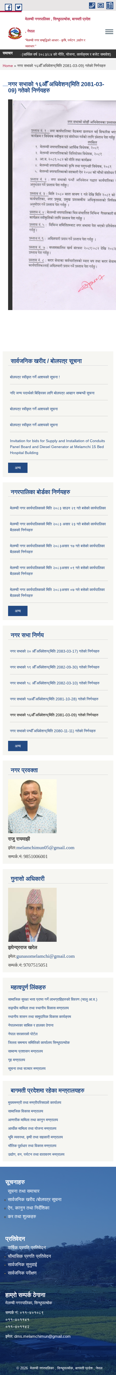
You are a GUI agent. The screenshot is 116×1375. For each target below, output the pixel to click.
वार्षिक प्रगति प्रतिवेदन (27, 1247)
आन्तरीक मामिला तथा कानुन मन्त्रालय (33, 1120)
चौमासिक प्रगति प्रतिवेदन (29, 1256)
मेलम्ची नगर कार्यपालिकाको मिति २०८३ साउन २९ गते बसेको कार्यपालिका (58, 508)
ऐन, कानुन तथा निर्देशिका (28, 1208)
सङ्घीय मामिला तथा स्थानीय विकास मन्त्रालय (38, 1008)
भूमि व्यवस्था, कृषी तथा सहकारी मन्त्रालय (35, 1137)
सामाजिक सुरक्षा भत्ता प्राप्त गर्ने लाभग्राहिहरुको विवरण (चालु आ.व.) (52, 999)
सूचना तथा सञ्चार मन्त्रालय (27, 1068)
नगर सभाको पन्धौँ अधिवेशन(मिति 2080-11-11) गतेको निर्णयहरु (53, 731)
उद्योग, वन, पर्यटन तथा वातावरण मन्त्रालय (36, 1154)
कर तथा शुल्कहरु (22, 1216)
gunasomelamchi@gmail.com (45, 956)
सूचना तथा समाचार (23, 1191)
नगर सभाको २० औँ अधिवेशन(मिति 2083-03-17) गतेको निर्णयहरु (55, 651)
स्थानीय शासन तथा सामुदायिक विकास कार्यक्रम (39, 1016)
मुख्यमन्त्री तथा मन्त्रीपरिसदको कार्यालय (34, 1102)
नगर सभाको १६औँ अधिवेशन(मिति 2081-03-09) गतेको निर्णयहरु (54, 715)
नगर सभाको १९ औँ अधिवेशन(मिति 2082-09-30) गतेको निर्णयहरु (55, 667)
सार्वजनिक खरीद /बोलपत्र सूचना (35, 1199)
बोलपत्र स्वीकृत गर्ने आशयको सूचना (34, 409)
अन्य (18, 468)
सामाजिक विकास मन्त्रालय (25, 1111)
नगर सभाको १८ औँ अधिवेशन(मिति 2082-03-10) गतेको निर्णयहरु (55, 683)
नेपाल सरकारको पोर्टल (22, 1034)
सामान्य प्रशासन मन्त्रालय (25, 1051)
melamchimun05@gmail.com (45, 847)
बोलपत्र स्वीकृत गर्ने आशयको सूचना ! (35, 377)
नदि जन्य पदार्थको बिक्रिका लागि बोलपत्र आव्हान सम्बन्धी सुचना (52, 393)
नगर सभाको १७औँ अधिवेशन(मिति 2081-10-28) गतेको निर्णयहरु (54, 699)
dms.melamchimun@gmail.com (42, 1336)
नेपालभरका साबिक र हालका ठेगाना (30, 1025)
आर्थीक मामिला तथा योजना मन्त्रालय (32, 1128)
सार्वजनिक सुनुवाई (22, 1264)
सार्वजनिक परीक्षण (22, 1273)
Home (8, 65)
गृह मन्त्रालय (16, 1060)
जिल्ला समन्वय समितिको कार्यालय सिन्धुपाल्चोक (39, 1042)
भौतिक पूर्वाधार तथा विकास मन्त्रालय (32, 1146)
